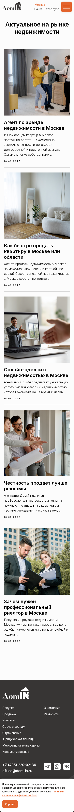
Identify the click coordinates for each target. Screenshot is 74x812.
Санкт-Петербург (46, 9)
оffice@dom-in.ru (17, 771)
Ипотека (8, 720)
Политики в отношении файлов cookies (33, 793)
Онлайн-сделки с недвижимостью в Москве (36, 372)
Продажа (9, 714)
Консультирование (15, 752)
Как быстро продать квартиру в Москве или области (32, 251)
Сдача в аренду (13, 727)
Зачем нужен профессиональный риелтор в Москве (27, 607)
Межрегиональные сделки (21, 745)
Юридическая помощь (18, 739)
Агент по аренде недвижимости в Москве (34, 125)
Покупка (8, 708)
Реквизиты (51, 714)
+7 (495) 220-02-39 (19, 765)
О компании (52, 708)
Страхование (11, 733)
